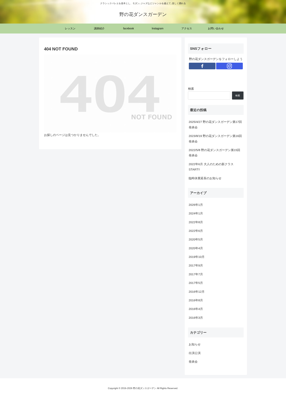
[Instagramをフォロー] (229, 66)
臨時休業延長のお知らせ (205, 178)
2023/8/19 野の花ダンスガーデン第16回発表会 (215, 138)
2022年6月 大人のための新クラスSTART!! (211, 167)
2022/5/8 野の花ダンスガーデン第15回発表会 (214, 152)
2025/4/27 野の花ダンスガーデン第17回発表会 (215, 124)
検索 (191, 88)
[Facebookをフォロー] (202, 66)
